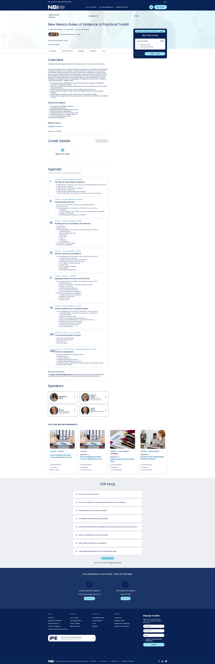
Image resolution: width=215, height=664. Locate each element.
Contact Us (118, 618)
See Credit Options (56, 29)
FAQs (94, 623)
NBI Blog (95, 626)
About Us (51, 618)
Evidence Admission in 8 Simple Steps (122, 460)
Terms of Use (93, 661)
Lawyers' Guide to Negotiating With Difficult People (152, 458)
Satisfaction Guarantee (122, 623)
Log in (165, 2)
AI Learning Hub (97, 621)
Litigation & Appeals (55, 126)
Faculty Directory (54, 623)
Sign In (162, 31)
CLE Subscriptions (76, 621)
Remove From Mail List (121, 626)
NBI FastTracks (75, 626)
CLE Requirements (98, 618)
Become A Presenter (55, 621)
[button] (135, 16)
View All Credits (102, 141)
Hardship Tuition (119, 621)
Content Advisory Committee (58, 629)
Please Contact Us (115, 563)
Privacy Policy (103, 661)
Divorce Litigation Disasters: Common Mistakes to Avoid (61, 456)
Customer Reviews (54, 626)
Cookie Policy (114, 661)
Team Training (75, 623)
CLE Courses (74, 618)
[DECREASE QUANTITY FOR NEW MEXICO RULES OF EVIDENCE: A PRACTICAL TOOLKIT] (136, 54)
